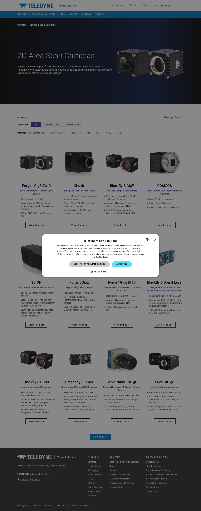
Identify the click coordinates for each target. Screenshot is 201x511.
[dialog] (100, 255)
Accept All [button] (121, 264)
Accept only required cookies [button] (89, 264)
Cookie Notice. (102, 257)
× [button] (155, 240)
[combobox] (147, 239)
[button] (100, 271)
